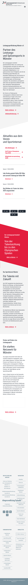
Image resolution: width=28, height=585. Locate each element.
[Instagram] (7, 515)
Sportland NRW (7, 568)
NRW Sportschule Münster (7, 546)
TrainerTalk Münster (21, 518)
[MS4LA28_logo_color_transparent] (14, 202)
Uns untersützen (20, 507)
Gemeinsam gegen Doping (7, 542)
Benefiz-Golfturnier (21, 511)
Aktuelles (21, 479)
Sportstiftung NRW (7, 538)
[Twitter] (7, 512)
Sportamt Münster (7, 555)
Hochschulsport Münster (7, 564)
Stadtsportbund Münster (7, 551)
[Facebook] (4, 512)
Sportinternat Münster (21, 491)
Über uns (21, 482)
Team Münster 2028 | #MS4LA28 (21, 503)
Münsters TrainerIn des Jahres (21, 522)
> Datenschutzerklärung (7, 506)
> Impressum (7, 504)
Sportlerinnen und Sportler (20, 499)
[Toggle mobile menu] (25, 6)
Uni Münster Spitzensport (7, 559)
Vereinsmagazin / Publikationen (20, 486)
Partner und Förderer (20, 514)
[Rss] (10, 512)
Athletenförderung (21, 495)
